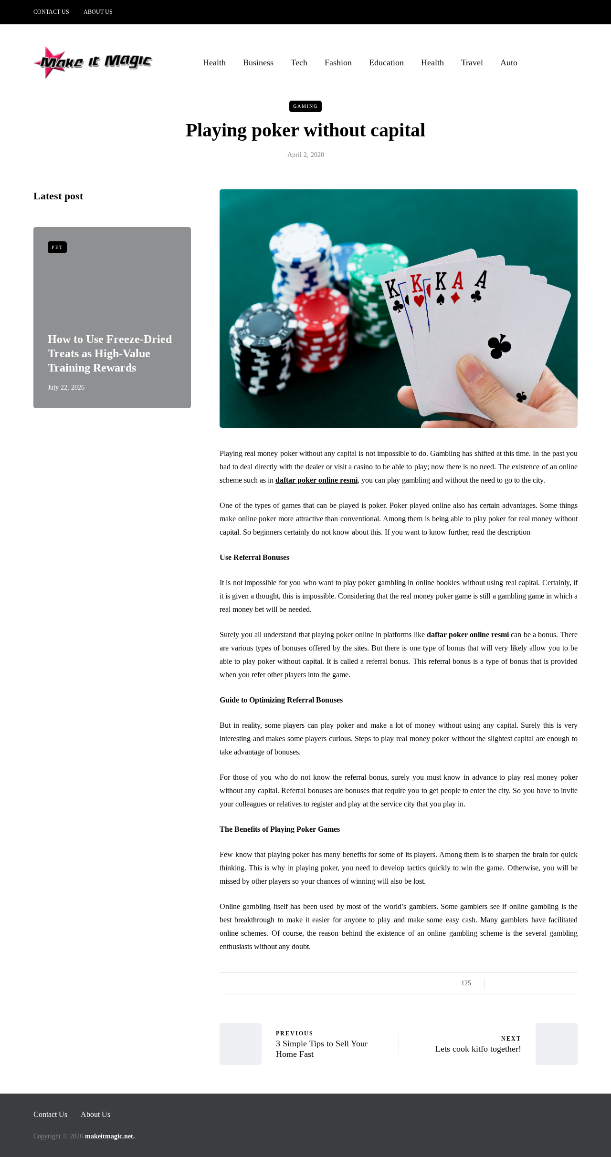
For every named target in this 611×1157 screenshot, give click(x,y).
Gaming (305, 106)
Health (214, 62)
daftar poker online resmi (316, 480)
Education (386, 62)
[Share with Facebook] (500, 983)
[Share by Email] (572, 983)
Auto (508, 62)
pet (57, 247)
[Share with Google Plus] (524, 983)
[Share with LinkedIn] (536, 983)
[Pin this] (548, 983)
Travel (472, 62)
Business (258, 62)
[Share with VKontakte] (560, 983)
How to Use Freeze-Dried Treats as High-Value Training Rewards (110, 353)
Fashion (338, 62)
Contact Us (51, 12)
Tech (299, 62)
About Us (98, 12)
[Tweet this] (512, 983)
